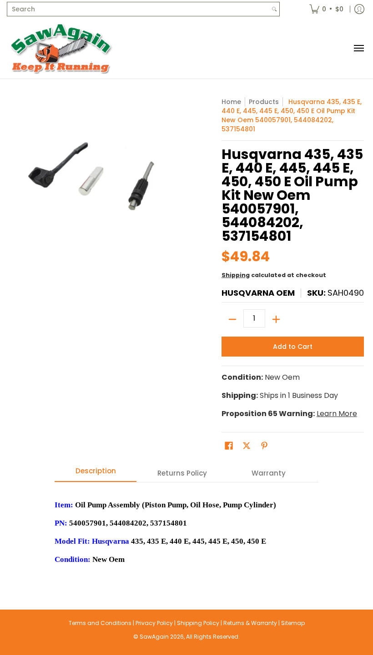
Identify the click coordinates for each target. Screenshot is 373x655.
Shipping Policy (198, 623)
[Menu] (358, 48)
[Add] (276, 319)
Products (264, 101)
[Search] (274, 9)
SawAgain (154, 636)
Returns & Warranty (250, 623)
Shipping (236, 275)
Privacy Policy (154, 623)
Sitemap (293, 623)
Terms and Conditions (100, 623)
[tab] (95, 473)
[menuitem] (326, 9)
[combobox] (138, 9)
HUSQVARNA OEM (258, 292)
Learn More (337, 413)
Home (231, 101)
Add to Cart (293, 346)
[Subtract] (232, 319)
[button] (228, 446)
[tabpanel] (186, 527)
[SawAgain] (61, 48)
